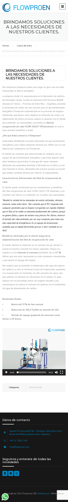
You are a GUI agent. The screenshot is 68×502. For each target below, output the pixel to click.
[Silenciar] (56, 372)
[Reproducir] (6, 372)
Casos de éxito (24, 45)
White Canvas (57, 493)
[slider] (31, 372)
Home (5, 45)
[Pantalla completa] (61, 372)
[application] (34, 352)
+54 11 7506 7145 (18, 440)
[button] (34, 351)
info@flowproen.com (19, 446)
